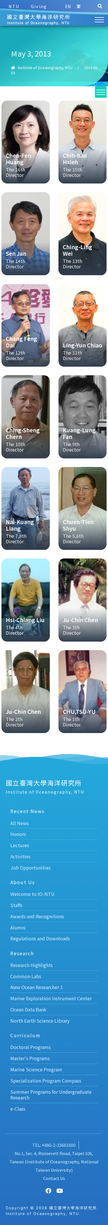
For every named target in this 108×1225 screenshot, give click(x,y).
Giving (39, 6)
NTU (14, 6)
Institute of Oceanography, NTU (45, 67)
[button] (100, 6)
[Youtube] (60, 1191)
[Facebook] (48, 1191)
